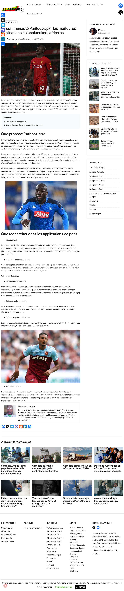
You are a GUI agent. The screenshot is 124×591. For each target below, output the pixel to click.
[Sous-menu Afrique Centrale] (42, 4)
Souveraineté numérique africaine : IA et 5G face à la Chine (76, 501)
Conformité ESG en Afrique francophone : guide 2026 (110, 131)
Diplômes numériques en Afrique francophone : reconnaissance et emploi (107, 468)
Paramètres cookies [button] (63, 587)
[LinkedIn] (2, 39)
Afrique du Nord (96, 185)
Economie (93, 201)
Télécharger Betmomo (10, 276)
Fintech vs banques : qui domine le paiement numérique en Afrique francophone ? (14, 502)
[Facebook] (2, 15)
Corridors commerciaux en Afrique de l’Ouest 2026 (77, 467)
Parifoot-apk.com (50, 146)
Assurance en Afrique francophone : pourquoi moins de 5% (110, 94)
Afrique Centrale (96, 172)
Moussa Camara (23, 39)
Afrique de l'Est (96, 176)
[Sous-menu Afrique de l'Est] (61, 4)
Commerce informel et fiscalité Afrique (54, 551)
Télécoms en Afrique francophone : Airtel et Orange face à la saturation (44, 502)
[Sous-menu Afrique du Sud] (41, 13)
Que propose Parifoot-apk (16, 121)
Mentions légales (8, 534)
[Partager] (2, 44)
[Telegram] (2, 24)
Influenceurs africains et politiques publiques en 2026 (110, 107)
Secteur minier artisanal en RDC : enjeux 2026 (108, 143)
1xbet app (13, 309)
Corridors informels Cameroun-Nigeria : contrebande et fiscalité (109, 83)
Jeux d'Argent (95, 214)
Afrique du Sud (95, 189)
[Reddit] (2, 34)
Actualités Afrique (9, 22)
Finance (92, 209)
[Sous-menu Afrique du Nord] (102, 4)
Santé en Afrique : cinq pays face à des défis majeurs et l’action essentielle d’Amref (110, 71)
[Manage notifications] (5, 586)
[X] (2, 20)
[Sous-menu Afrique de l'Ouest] (82, 4)
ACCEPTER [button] (80, 587)
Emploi (92, 205)
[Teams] (2, 29)
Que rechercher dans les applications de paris (24, 125)
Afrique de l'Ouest (97, 180)
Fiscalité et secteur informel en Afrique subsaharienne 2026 (109, 119)
